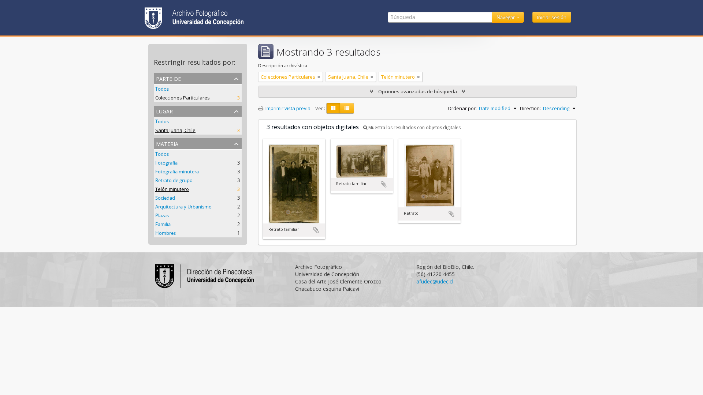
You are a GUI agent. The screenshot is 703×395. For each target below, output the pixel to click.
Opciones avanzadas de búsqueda (417, 91)
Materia (167, 143)
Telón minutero (172, 189)
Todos (162, 89)
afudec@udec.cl (434, 281)
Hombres (165, 233)
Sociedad (165, 198)
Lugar (164, 111)
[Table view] (347, 108)
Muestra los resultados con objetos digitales (414, 127)
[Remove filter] (318, 76)
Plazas (162, 215)
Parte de (168, 78)
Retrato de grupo (174, 180)
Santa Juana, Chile (175, 130)
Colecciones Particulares (182, 97)
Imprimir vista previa (287, 108)
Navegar (506, 17)
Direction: (530, 108)
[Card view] (333, 108)
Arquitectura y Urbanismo (183, 206)
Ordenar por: (462, 108)
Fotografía (166, 162)
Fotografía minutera (177, 171)
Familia (163, 224)
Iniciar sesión (551, 17)
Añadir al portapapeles (316, 230)
